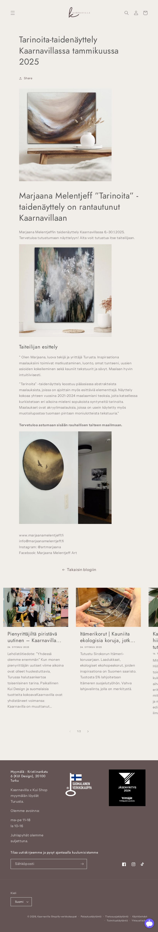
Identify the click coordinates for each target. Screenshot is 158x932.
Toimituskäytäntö (117, 920)
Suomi (19, 901)
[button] (12, 13)
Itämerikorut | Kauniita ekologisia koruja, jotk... (107, 637)
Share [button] (28, 78)
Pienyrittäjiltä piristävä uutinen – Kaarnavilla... (34, 637)
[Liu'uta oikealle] (88, 731)
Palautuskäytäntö (91, 916)
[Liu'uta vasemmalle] (70, 731)
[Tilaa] (82, 864)
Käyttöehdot (139, 916)
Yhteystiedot (139, 920)
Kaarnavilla (43, 916)
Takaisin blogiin (81, 569)
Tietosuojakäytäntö (117, 916)
